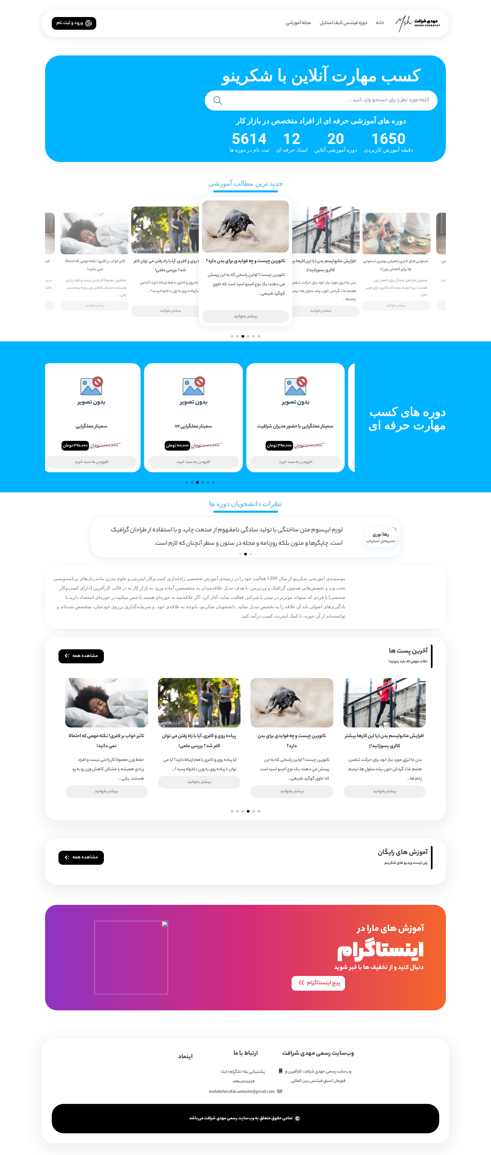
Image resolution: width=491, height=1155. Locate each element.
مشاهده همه (85, 656)
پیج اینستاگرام (323, 983)
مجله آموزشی (298, 23)
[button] (259, 336)
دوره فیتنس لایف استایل (343, 23)
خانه (380, 23)
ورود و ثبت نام (69, 23)
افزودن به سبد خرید (302, 462)
